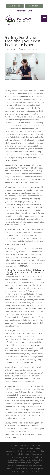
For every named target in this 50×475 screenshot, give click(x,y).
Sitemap (23, 448)
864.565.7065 (24, 10)
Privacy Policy (34, 448)
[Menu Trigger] (44, 18)
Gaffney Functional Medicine (28, 49)
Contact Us (34, 6)
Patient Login (14, 6)
